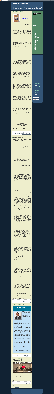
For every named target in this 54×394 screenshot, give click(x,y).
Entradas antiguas (29, 385)
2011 (34, 46)
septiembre (36, 40)
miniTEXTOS (36, 92)
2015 (34, 42)
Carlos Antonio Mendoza (26, 132)
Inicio (22, 385)
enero (35, 41)
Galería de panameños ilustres (18, 137)
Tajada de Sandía (26, 133)
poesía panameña (18, 355)
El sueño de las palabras (38, 86)
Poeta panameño (23, 355)
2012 (34, 45)
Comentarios (35, 99)
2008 (34, 49)
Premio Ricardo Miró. (27, 355)
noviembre (36, 36)
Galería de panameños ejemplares (19, 12)
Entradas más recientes (15, 385)
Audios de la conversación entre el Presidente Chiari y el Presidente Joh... (21, 360)
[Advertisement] (37, 20)
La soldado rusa (36, 87)
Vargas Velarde (29, 134)
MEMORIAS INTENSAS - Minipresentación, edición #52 (38, 93)
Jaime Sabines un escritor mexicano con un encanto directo (38, 84)
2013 (34, 44)
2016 (34, 35)
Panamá (15, 355)
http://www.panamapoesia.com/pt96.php (24, 350)
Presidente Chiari (28, 383)
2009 (34, 48)
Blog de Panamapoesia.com (20, 3)
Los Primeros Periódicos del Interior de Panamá (38, 90)
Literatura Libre (37, 82)
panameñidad (26, 301)
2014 (34, 43)
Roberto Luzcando (28, 356)
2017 (34, 34)
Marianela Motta (23, 301)
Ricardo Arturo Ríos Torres (20, 133)
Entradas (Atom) (17, 387)
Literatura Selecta (18, 301)
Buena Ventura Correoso (20, 132)
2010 (34, 47)
